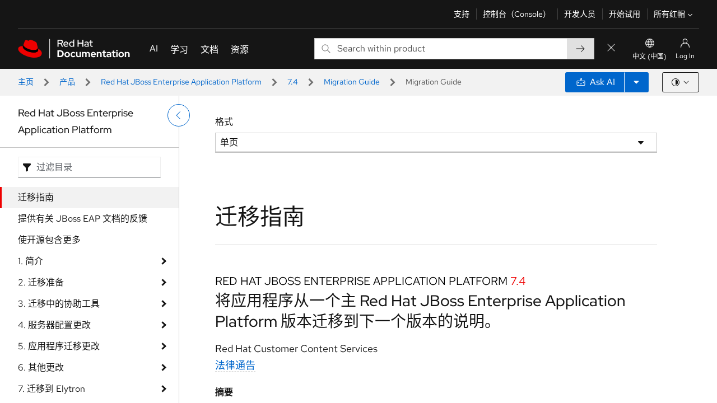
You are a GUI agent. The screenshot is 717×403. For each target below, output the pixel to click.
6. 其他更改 (41, 367)
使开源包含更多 (49, 240)
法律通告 (235, 365)
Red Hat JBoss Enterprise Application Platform (181, 82)
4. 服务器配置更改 (54, 325)
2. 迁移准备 (41, 282)
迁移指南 (36, 197)
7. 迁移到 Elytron (51, 389)
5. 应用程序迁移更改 (59, 346)
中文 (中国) (649, 56)
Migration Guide (352, 82)
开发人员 (579, 14)
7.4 (292, 82)
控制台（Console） (517, 14)
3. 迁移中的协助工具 (59, 304)
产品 (67, 82)
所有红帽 (669, 14)
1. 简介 (30, 261)
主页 (26, 82)
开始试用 (624, 14)
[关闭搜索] (611, 48)
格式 (224, 122)
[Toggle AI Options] (636, 82)
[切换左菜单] (178, 115)
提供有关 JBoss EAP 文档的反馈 (82, 218)
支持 (461, 14)
